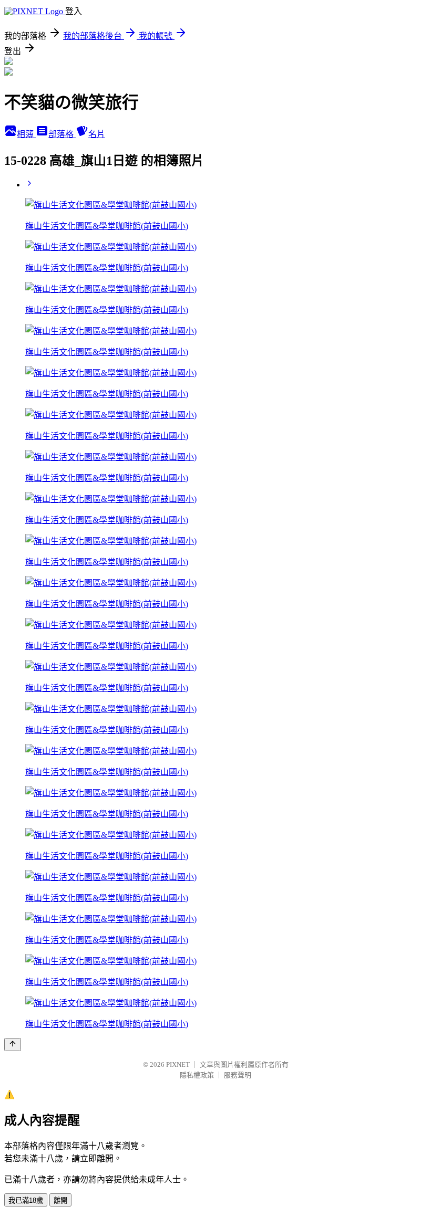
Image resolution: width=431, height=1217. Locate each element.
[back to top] (12, 1044)
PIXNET (178, 1064)
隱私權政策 (197, 1075)
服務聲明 (237, 1075)
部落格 (62, 134)
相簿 (26, 134)
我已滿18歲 (25, 1200)
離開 (60, 1200)
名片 (96, 134)
